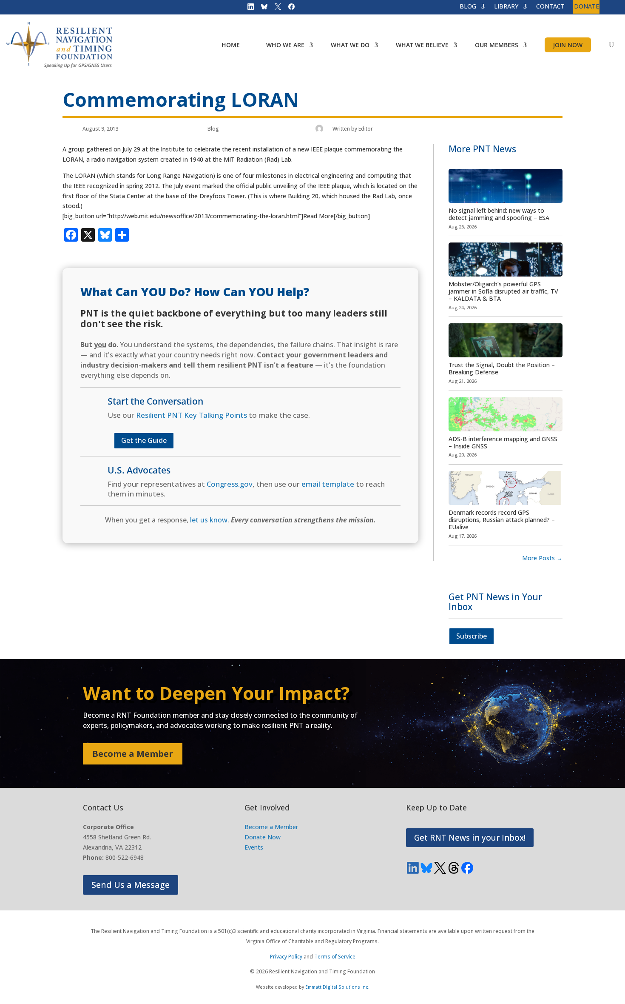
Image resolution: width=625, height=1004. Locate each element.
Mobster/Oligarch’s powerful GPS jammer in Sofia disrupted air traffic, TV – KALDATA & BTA (503, 291)
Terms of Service (334, 956)
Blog (213, 128)
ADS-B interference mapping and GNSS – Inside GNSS (503, 442)
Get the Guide (144, 440)
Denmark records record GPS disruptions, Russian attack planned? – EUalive (502, 519)
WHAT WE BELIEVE (422, 45)
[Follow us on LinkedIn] (248, 8)
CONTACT (550, 6)
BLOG (468, 6)
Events (253, 847)
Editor (365, 128)
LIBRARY (506, 6)
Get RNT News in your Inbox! (470, 837)
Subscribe (471, 636)
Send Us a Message (130, 884)
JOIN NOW (567, 45)
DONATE (586, 6)
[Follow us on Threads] (454, 868)
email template (327, 484)
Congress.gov (230, 484)
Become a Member (132, 753)
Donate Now (262, 837)
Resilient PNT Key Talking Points (191, 415)
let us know (208, 520)
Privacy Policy (286, 956)
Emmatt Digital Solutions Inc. (337, 987)
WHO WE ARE (285, 45)
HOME (231, 45)
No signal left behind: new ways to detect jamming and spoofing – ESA (499, 214)
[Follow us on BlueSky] (261, 8)
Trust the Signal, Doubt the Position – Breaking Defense (502, 368)
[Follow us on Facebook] (289, 8)
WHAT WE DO (350, 45)
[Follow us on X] (275, 8)
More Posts (542, 558)
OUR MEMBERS (496, 45)
